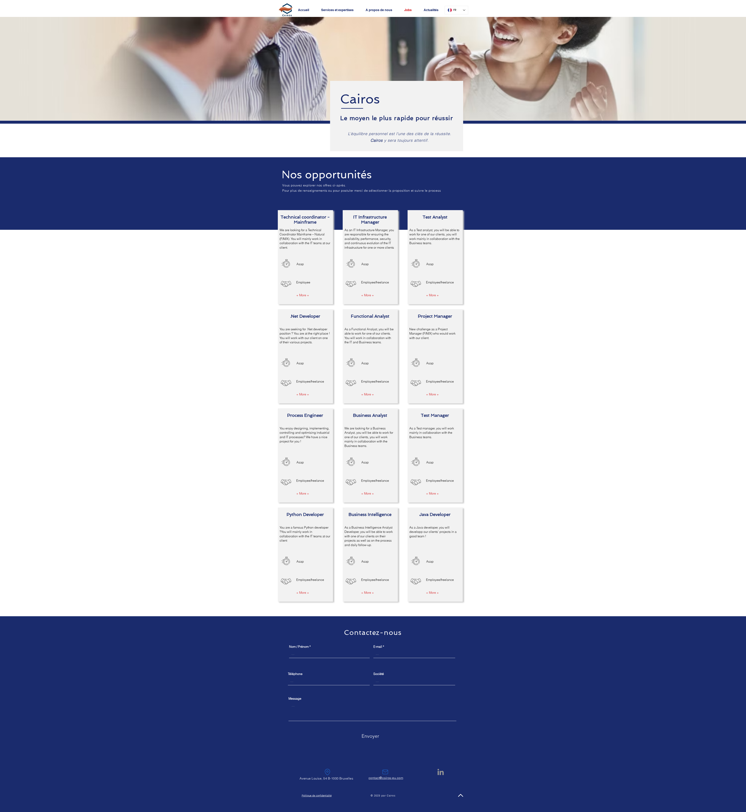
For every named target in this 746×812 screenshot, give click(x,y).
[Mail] (385, 772)
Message (294, 698)
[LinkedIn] (440, 771)
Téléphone (295, 673)
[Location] (327, 772)
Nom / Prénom (299, 646)
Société (378, 673)
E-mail (377, 646)
